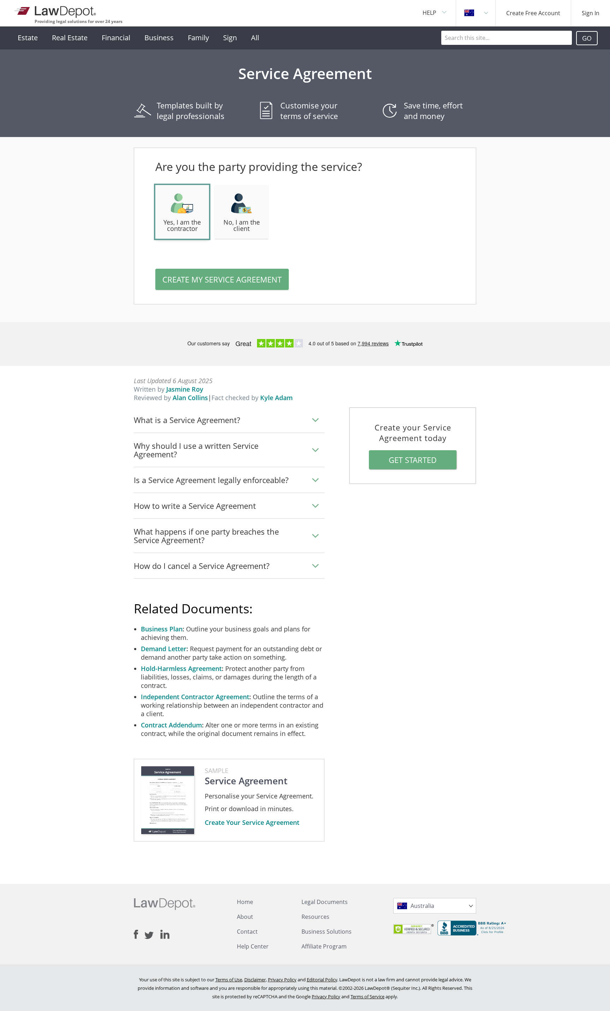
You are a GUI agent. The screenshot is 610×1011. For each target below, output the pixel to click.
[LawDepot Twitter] (152, 935)
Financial (116, 37)
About (245, 917)
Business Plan (162, 629)
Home (245, 902)
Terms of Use (228, 979)
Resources (315, 917)
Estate (28, 37)
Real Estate (70, 37)
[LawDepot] (55, 10)
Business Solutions (326, 931)
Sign (230, 37)
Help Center (253, 946)
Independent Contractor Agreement (195, 696)
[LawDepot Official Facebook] (139, 934)
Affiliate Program (324, 946)
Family (198, 37)
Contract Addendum (171, 725)
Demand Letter (163, 648)
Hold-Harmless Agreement (181, 668)
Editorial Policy (322, 979)
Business (159, 37)
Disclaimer (255, 979)
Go (587, 38)
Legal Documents (324, 902)
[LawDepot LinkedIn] (164, 934)
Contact (247, 931)
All (255, 37)
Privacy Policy (282, 979)
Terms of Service (367, 996)
